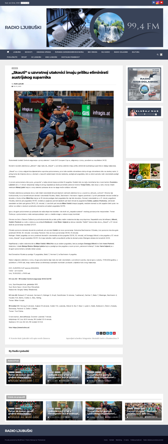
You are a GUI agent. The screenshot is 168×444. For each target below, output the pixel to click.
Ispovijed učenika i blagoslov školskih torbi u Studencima (91, 338)
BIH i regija (92, 52)
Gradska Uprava (44, 52)
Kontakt (111, 440)
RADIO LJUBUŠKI (23, 27)
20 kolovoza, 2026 (57, 417)
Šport (24, 57)
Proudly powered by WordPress (14, 440)
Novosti (28, 52)
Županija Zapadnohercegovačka (69, 52)
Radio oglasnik (121, 52)
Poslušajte (12, 57)
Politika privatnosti (136, 440)
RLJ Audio (106, 52)
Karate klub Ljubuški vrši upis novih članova (30, 338)
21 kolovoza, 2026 (17, 417)
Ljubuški (17, 52)
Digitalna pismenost (70, 57)
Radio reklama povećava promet (153, 440)
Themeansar (41, 440)
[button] (157, 55)
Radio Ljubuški (19, 84)
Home (106, 440)
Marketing (119, 440)
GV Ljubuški (36, 57)
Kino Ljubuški (51, 57)
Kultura (135, 52)
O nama (126, 440)
